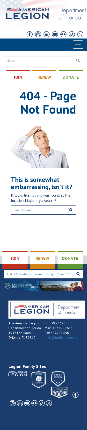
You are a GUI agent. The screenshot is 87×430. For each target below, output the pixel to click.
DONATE (71, 77)
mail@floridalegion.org (62, 337)
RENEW (44, 77)
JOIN (18, 77)
